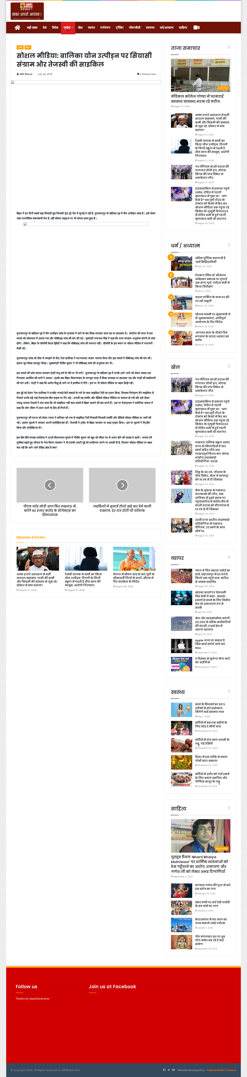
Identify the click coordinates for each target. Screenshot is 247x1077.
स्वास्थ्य (150, 27)
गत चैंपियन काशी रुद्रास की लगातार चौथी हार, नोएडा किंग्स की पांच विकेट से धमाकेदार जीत (212, 172)
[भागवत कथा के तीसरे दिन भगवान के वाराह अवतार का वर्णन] (181, 338)
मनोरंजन (105, 27)
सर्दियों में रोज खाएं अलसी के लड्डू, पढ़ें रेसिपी (212, 742)
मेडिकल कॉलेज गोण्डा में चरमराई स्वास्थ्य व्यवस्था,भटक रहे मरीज (197, 99)
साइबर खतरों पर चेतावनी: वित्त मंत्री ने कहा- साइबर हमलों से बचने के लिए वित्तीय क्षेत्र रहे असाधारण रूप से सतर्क (212, 600)
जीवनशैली (134, 27)
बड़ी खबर (32, 27)
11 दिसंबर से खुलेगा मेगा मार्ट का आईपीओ (212, 660)
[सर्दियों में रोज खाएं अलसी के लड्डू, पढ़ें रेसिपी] (181, 745)
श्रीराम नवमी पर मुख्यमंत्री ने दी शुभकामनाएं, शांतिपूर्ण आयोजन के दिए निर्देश (212, 318)
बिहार (28, 47)
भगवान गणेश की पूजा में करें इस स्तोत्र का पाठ (212, 887)
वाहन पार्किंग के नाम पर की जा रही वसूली (212, 299)
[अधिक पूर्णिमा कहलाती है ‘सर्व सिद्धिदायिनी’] (181, 263)
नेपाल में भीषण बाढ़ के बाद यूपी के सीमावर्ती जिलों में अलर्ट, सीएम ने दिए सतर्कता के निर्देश (134, 578)
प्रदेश (67, 27)
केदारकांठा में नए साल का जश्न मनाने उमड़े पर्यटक (211, 921)
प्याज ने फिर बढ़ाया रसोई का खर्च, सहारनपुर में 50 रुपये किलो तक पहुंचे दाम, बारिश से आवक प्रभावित (212, 576)
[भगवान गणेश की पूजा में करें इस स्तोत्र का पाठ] (181, 890)
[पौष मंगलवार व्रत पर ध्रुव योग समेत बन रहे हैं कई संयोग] (181, 942)
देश (45, 27)
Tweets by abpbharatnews (32, 998)
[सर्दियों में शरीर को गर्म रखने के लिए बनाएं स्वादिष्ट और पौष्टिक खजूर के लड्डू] (181, 779)
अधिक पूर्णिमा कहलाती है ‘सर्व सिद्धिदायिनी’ (210, 260)
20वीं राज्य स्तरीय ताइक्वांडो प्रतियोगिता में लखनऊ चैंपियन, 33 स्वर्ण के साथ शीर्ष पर (212, 525)
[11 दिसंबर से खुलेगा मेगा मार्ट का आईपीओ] (181, 664)
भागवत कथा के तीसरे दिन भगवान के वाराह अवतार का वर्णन (212, 336)
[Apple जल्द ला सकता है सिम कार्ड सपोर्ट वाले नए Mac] (181, 646)
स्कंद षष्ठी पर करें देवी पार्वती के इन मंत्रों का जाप (212, 904)
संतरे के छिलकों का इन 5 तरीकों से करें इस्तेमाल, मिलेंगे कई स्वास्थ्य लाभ (210, 708)
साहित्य (183, 27)
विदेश (55, 27)
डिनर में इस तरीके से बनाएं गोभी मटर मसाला (211, 759)
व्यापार (91, 27)
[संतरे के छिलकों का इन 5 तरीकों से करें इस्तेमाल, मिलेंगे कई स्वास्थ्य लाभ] (181, 710)
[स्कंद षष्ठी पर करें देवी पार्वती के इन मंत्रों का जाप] (181, 908)
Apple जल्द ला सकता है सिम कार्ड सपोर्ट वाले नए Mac (210, 644)
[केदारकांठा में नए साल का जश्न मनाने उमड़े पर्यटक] (181, 925)
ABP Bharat (25, 74)
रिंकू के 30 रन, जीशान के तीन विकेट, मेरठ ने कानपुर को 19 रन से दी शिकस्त (211, 475)
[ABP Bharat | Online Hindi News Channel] (27, 11)
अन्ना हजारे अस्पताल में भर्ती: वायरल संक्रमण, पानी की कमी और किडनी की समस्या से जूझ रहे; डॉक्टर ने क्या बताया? (37, 579)
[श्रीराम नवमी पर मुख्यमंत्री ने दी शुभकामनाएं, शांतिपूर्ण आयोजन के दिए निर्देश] (181, 320)
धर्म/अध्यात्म (166, 27)
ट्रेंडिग (120, 27)
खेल (80, 27)
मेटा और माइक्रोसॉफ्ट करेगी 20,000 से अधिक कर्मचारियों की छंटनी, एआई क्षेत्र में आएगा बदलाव (212, 624)
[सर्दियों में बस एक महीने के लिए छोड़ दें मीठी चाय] (181, 728)
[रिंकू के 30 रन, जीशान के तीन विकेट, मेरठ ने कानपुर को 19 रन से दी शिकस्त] (181, 477)
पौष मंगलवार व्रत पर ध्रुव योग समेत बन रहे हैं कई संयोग (210, 940)
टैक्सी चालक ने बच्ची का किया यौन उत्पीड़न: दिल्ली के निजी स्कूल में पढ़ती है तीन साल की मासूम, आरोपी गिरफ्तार (83, 579)
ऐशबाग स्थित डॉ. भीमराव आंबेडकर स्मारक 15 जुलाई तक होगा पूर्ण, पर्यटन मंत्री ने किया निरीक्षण (212, 281)
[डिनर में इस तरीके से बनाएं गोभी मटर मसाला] (181, 762)
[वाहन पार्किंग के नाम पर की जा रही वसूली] (181, 302)
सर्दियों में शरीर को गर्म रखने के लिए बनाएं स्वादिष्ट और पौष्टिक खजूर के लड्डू (212, 777)
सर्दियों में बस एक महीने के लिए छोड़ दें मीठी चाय (211, 724)
